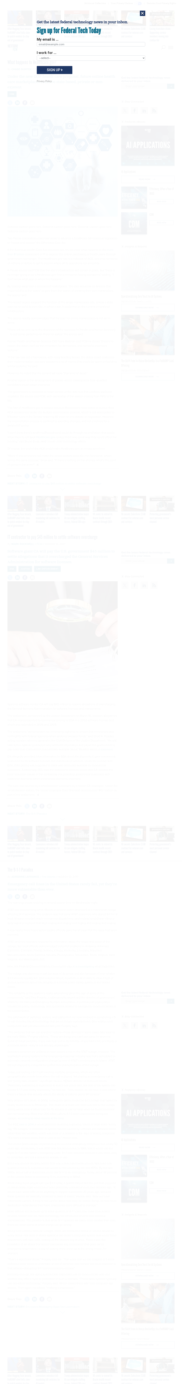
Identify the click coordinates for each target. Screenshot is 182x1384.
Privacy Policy (44, 81)
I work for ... (46, 53)
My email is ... (47, 39)
